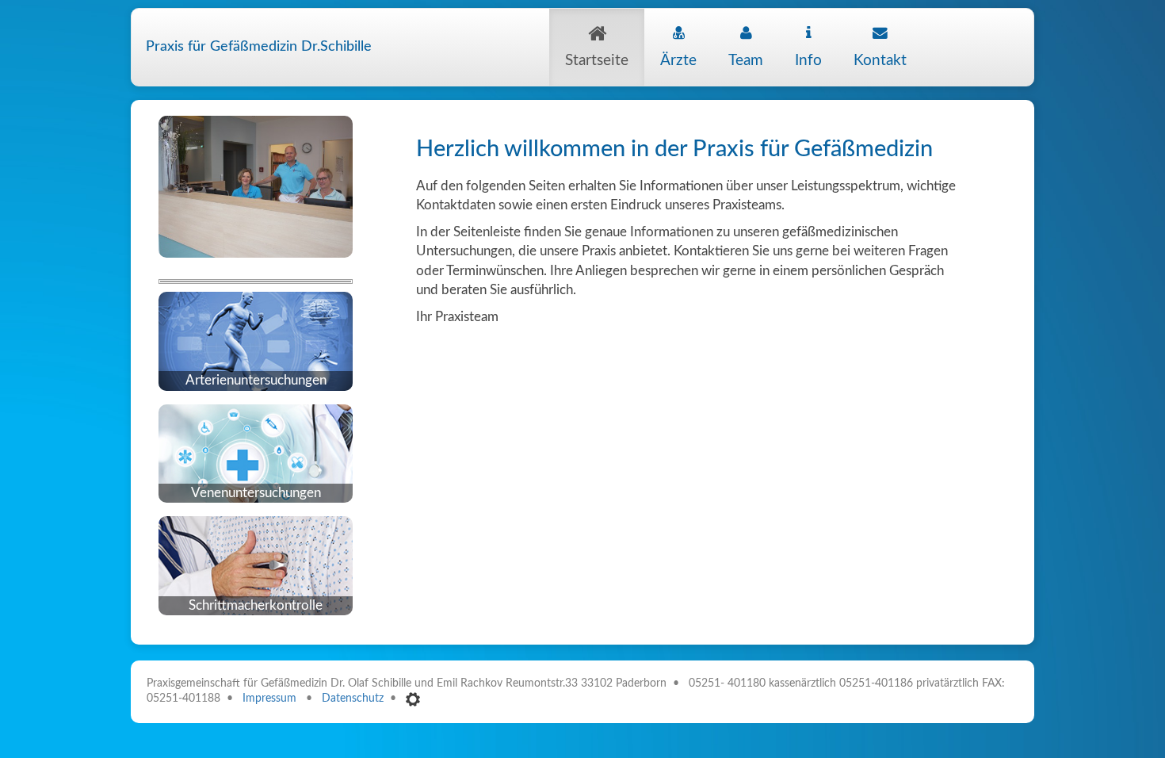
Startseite (596, 60)
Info (808, 60)
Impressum (269, 698)
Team (745, 60)
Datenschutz (353, 698)
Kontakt (880, 60)
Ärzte (678, 60)
